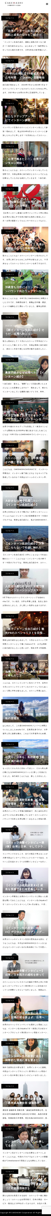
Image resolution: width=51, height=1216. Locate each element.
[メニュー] (47, 4)
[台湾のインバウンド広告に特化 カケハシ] (23, 4)
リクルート (9, 18)
